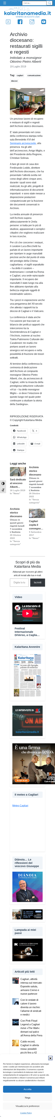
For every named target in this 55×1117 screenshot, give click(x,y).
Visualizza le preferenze (27, 1106)
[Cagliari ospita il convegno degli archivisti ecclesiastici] (37, 513)
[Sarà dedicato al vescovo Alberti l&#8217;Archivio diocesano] (18, 471)
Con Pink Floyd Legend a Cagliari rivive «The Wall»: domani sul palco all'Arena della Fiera (31, 1028)
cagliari (20, 75)
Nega (27, 1097)
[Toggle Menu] (5, 3)
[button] (50, 1058)
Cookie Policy (26, 1113)
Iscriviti (37, 582)
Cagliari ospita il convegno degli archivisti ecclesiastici (36, 525)
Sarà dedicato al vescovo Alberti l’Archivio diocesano (18, 483)
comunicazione (34, 75)
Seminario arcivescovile (23, 143)
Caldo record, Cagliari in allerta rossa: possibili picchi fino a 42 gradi (29, 1049)
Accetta (27, 1089)
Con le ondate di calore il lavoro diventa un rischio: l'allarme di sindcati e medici (30, 1007)
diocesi (14, 81)
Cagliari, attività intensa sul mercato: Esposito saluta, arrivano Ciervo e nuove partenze (31, 986)
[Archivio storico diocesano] (37, 485)
